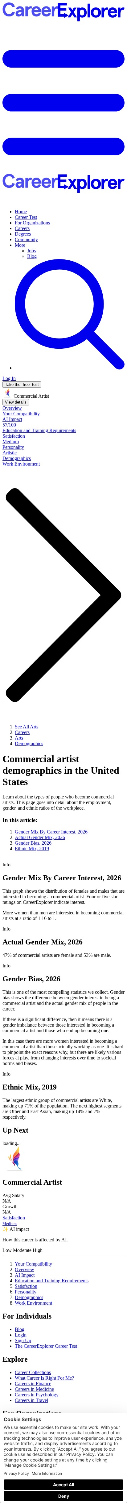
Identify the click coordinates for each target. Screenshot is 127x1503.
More (20, 245)
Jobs (31, 250)
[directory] (63, 834)
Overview (24, 1269)
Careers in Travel (31, 1400)
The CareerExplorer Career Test (46, 1346)
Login (21, 1334)
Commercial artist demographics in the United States (60, 770)
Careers (22, 228)
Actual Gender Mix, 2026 (40, 837)
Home (21, 211)
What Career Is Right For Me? (44, 1378)
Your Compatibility (33, 1263)
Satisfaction (26, 1286)
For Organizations (32, 222)
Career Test (26, 217)
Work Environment (33, 1303)
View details (16, 402)
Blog (32, 256)
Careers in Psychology (37, 1394)
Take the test (22, 384)
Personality (25, 1291)
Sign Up (23, 1340)
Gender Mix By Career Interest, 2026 (51, 831)
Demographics (29, 1297)
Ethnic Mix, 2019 (32, 848)
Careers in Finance (33, 1383)
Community (26, 239)
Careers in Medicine (34, 1389)
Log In (9, 378)
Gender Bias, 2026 (33, 843)
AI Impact (25, 1275)
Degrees (23, 234)
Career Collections (33, 1372)
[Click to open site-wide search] (70, 367)
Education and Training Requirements (51, 1280)
